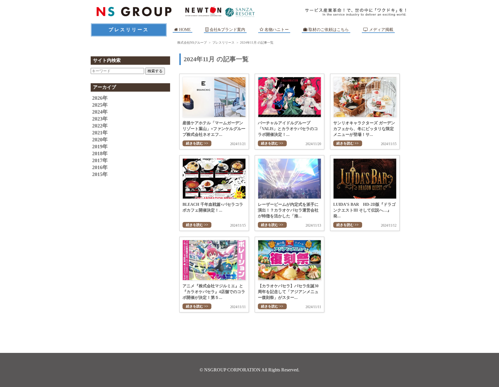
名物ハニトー (276, 29)
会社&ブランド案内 (227, 29)
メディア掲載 (380, 29)
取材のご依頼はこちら (328, 29)
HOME (184, 29)
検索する (155, 71)
